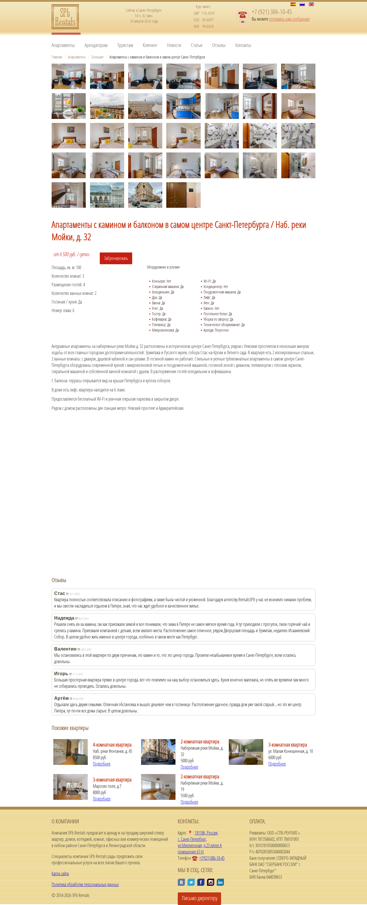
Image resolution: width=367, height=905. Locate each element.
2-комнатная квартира (200, 741)
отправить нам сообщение (289, 19)
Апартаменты (63, 45)
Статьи (196, 45)
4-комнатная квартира (112, 744)
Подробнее (101, 764)
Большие (98, 57)
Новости (174, 45)
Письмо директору (199, 898)
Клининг (150, 45)
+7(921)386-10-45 (212, 858)
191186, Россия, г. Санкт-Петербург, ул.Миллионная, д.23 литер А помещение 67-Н (200, 842)
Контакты (243, 45)
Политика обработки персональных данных (85, 884)
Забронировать (116, 258)
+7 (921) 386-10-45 (272, 11)
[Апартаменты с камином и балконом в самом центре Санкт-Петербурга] (69, 76)
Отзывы (219, 45)
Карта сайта (60, 873)
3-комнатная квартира (287, 744)
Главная (57, 57)
